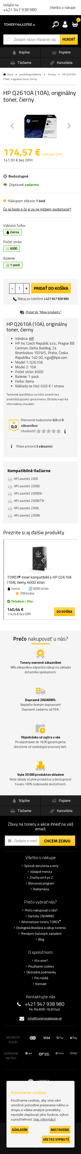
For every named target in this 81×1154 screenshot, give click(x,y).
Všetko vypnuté (56, 1139)
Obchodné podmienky (41, 972)
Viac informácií (44, 1119)
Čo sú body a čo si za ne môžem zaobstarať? (37, 209)
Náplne (24, 52)
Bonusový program (41, 883)
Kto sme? (41, 960)
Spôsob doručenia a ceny (41, 866)
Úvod (10, 74)
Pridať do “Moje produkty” (43, 312)
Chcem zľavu (57, 840)
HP (31, 338)
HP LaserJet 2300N (27, 515)
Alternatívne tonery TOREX (41, 922)
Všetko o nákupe (63, 7)
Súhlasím (19, 1129)
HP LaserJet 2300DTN (29, 500)
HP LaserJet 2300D (27, 486)
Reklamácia (41, 889)
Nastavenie (60, 1129)
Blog (41, 939)
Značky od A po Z (41, 877)
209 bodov (27, 593)
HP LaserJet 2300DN (28, 493)
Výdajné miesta (41, 871)
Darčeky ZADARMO (41, 916)
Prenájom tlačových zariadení (41, 933)
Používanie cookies (41, 966)
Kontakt (41, 984)
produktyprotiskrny (30, 74)
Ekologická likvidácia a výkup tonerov (41, 927)
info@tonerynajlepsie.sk (45, 1018)
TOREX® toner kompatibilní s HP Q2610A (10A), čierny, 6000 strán (39, 579)
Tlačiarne (23, 62)
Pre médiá (41, 978)
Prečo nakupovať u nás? (41, 910)
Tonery (52, 74)
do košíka (64, 611)
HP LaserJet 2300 (26, 478)
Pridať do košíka (51, 288)
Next (69, 125)
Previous (12, 125)
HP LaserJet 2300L (26, 508)
